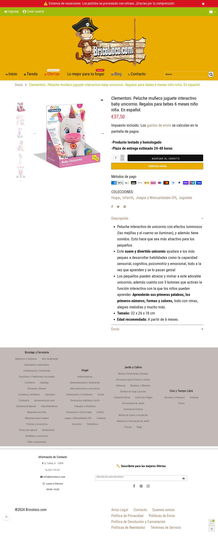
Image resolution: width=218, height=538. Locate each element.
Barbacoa (120, 385)
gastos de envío (159, 125)
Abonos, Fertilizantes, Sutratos (133, 373)
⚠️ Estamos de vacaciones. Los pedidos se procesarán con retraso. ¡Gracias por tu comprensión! (109, 3)
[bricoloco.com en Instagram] (148, 486)
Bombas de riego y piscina (133, 391)
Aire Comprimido (50, 358)
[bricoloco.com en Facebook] (134, 486)
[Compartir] (112, 207)
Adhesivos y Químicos (26, 358)
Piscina (128, 426)
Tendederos (92, 424)
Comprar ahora (157, 166)
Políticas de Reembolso (128, 527)
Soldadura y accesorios (36, 435)
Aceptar (204, 532)
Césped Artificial (122, 397)
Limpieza (101, 418)
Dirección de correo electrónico (110, 476)
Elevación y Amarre (36, 388)
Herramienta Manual (26, 406)
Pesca (181, 403)
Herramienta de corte (44, 400)
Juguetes (185, 198)
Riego (139, 426)
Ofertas (53, 73)
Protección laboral (28, 429)
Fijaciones (50, 394)
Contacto (138, 73)
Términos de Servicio (166, 527)
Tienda (32, 73)
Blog (117, 73)
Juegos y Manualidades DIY (156, 198)
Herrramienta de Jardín (133, 403)
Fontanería (24, 400)
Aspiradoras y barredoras (36, 364)
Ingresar (13, 12)
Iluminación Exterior (133, 409)
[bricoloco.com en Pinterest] (141, 486)
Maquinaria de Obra (36, 412)
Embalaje (44, 382)
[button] (35, 134)
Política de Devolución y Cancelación (138, 522)
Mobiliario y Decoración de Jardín (133, 421)
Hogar (115, 198)
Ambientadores (85, 376)
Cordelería (30, 382)
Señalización (48, 429)
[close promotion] (203, 3)
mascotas (77, 424)
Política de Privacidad (127, 516)
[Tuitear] (118, 207)
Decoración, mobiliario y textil (84, 400)
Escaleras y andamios (29, 394)
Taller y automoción (36, 441)
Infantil (127, 198)
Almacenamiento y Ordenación (85, 382)
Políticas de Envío (162, 516)
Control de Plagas (143, 397)
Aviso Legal (119, 510)
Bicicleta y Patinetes (174, 397)
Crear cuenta (35, 12)
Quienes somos (163, 510)
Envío (115, 329)
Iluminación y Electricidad (79, 412)
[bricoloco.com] (109, 42)
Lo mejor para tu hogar (85, 73)
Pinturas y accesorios (36, 424)
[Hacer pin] (124, 207)
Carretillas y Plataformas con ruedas (37, 376)
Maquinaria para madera (37, 418)
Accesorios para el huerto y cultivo (133, 379)
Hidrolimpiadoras (49, 406)
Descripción (119, 218)
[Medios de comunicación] (102, 100)
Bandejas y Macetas (140, 385)
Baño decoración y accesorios (85, 388)
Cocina (100, 394)
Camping (194, 397)
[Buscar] (211, 74)
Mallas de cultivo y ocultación (133, 415)
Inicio (12, 73)
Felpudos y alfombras (85, 406)
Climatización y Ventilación (36, 370)
